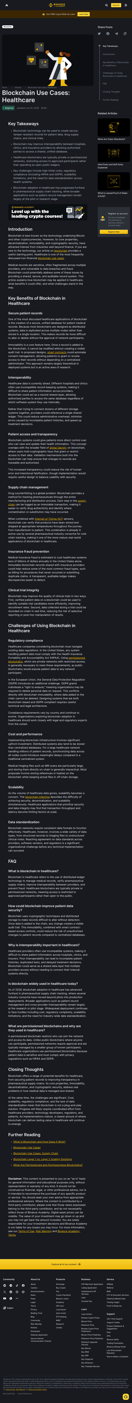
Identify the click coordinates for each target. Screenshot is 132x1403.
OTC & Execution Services (118, 1295)
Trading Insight (113, 1302)
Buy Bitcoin (86, 1348)
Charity (59, 1327)
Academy (60, 1302)
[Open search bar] (105, 5)
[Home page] (57, 5)
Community (35, 1320)
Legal (33, 1302)
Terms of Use (10, 1389)
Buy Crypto (61, 1288)
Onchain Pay (86, 1301)
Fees (109, 1332)
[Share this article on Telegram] (116, 33)
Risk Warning (36, 1324)
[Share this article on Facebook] (107, 33)
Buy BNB (85, 1352)
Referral (110, 1288)
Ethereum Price (87, 1325)
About (33, 1284)
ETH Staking (61, 1317)
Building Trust (36, 1313)
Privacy (34, 1309)
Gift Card (60, 1306)
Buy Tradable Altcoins (90, 1366)
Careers (34, 1288)
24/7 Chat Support (114, 1319)
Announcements (37, 1291)
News (33, 1295)
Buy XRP (85, 1355)
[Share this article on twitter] (99, 33)
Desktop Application (39, 1335)
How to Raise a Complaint (117, 1356)
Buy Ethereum (87, 1363)
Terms (33, 1306)
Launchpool (61, 1309)
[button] (125, 5)
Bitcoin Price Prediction (91, 1335)
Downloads (35, 1331)
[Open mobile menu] (126, 5)
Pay (57, 1291)
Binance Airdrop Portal (116, 1347)
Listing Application (89, 1288)
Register (116, 5)
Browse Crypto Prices (90, 1318)
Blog (32, 1317)
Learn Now (83, 14)
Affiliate (110, 1284)
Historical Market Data (116, 1299)
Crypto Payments (63, 1295)
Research (60, 1324)
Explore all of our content (64, 1264)
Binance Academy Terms (38, 1389)
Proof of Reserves (114, 1306)
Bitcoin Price (86, 1321)
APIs (108, 1336)
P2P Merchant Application (92, 1284)
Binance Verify (113, 1339)
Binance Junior (62, 1299)
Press (33, 1299)
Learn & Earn (86, 1314)
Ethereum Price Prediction (92, 1338)
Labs (83, 1297)
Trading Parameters (115, 1343)
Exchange (60, 1284)
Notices (34, 1327)
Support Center (113, 1322)
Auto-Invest (61, 1313)
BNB (108, 1291)
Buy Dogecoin (87, 1359)
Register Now (114, 232)
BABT (58, 1320)
